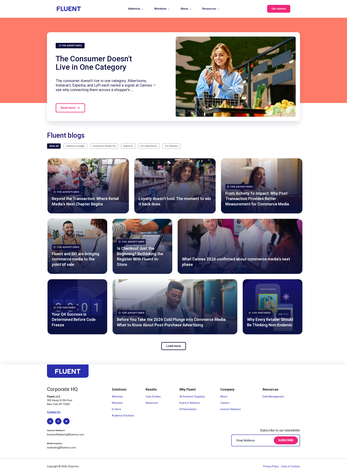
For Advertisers (148, 146)
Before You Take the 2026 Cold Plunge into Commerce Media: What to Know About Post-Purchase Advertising (171, 322)
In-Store (116, 409)
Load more (173, 346)
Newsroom (152, 402)
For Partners (171, 146)
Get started (278, 8)
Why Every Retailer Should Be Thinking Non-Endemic (270, 322)
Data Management (273, 396)
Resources (209, 8)
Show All (53, 146)
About (184, 8)
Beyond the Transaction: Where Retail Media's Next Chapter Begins (85, 201)
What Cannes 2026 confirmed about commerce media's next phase (236, 262)
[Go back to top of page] (67, 372)
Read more (68, 107)
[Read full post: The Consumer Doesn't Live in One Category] (236, 77)
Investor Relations (230, 409)
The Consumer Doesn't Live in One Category (94, 62)
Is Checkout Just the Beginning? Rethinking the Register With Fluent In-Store (140, 256)
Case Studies (153, 396)
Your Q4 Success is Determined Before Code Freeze (74, 319)
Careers (224, 402)
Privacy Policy (271, 466)
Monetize (160, 8)
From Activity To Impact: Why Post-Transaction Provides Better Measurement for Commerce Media (257, 198)
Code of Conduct (290, 466)
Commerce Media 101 (104, 146)
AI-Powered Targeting (192, 396)
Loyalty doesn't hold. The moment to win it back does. (175, 201)
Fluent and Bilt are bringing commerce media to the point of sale (75, 259)
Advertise (134, 8)
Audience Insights (75, 146)
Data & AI (128, 146)
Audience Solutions (123, 415)
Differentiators (187, 409)
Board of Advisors (189, 402)
